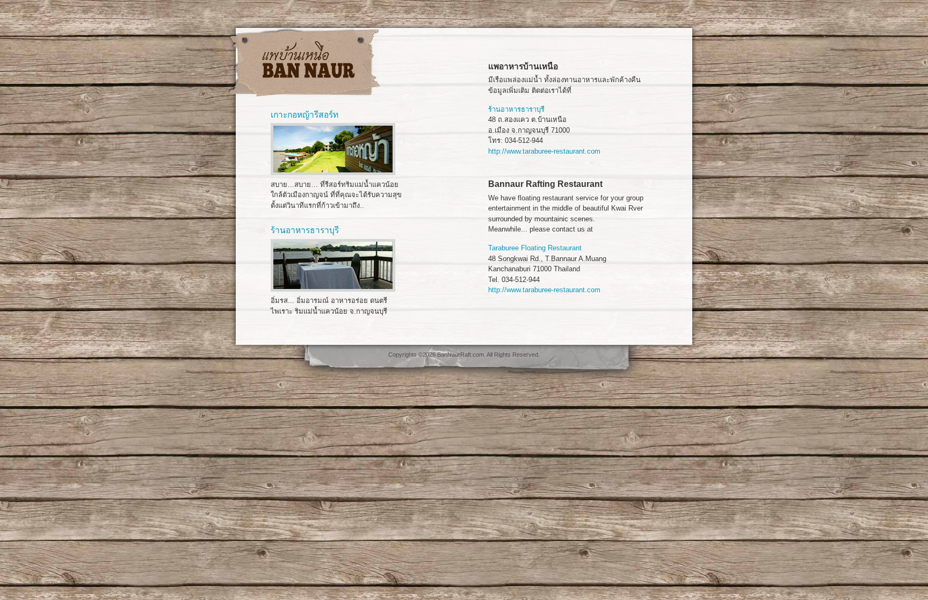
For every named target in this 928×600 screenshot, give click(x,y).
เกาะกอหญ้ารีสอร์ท (304, 114)
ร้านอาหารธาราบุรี (516, 109)
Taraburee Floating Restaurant (535, 248)
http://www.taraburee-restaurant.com (544, 151)
